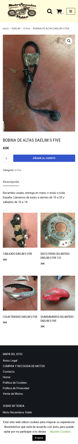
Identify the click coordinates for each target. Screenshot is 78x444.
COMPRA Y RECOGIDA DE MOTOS (24, 366)
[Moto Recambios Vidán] (23, 11)
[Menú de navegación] (70, 11)
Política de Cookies (15, 382)
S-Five (26, 28)
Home (6, 377)
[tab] (11, 182)
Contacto (9, 371)
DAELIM (16, 28)
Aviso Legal (10, 360)
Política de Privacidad (16, 388)
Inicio (6, 28)
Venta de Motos (13, 393)
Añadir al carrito (44, 158)
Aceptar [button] (39, 437)
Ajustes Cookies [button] (60, 431)
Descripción (11, 182)
